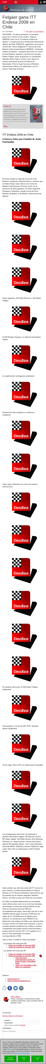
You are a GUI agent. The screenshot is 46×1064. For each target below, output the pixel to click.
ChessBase (15, 997)
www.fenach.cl (13, 979)
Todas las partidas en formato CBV (21, 947)
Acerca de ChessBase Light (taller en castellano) (25, 966)
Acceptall (37, 1058)
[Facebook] (10, 988)
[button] (15, 2)
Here (9, 1049)
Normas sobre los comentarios (12, 1016)
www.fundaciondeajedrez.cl (18, 981)
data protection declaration (21, 1053)
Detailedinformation (10, 1058)
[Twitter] (15, 988)
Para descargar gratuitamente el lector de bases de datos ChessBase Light (25, 960)
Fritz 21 (7, 106)
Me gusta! (29, 31)
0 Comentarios (39, 31)
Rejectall (24, 1058)
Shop (4, 2)
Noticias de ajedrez (22, 9)
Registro (23, 1025)
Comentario (6, 1028)
